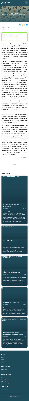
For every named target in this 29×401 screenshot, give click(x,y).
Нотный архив (4, 369)
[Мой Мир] (27, 24)
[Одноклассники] (22, 24)
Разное (2, 362)
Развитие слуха (4, 381)
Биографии (3, 361)
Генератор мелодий (5, 383)
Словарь (3, 371)
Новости (3, 357)
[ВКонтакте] (20, 24)
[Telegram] (24, 24)
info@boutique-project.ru (6, 389)
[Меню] (26, 2)
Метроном (3, 377)
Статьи (2, 359)
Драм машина (4, 379)
